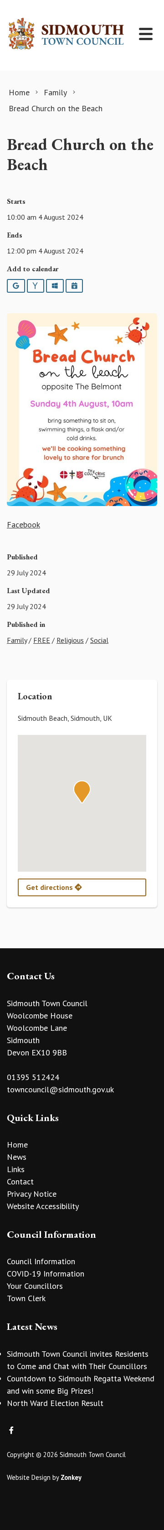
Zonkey (71, 1477)
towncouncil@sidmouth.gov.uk (60, 1089)
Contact (20, 1181)
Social (99, 640)
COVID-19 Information (45, 1273)
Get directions (50, 887)
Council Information (41, 1261)
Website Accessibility (43, 1206)
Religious (70, 640)
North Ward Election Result (55, 1403)
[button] (82, 792)
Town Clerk (26, 1298)
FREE (41, 640)
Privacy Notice (31, 1194)
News (16, 1157)
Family (17, 640)
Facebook (23, 524)
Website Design (29, 1477)
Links (16, 1169)
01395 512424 (33, 1077)
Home (17, 1144)
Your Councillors (35, 1286)
